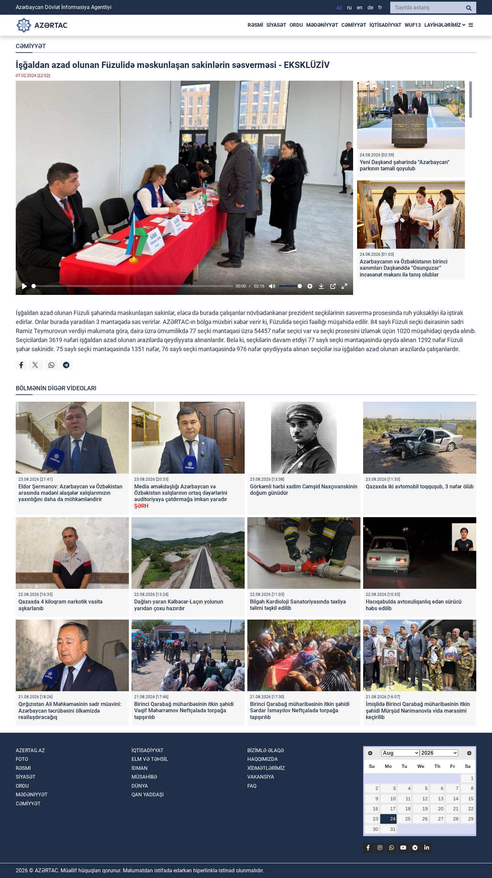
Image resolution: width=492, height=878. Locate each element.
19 (425, 808)
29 (471, 818)
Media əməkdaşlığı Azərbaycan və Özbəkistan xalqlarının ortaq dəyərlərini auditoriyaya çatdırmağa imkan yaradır (180, 496)
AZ (339, 7)
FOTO (22, 759)
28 (456, 818)
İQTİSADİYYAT (385, 25)
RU (349, 7)
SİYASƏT (276, 25)
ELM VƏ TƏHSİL (150, 759)
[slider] (132, 286)
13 (440, 798)
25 (408, 818)
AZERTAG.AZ (30, 750)
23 (375, 818)
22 (471, 808)
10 (393, 798)
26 (425, 818)
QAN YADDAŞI (148, 795)
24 (393, 818)
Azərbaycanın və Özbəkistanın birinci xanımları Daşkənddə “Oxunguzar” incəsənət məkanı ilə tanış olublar (403, 267)
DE (370, 7)
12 (425, 798)
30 (375, 829)
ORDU (296, 25)
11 (408, 798)
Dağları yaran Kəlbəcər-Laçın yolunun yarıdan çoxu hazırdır (178, 604)
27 (440, 818)
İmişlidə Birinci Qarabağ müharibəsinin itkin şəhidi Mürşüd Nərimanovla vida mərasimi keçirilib (418, 710)
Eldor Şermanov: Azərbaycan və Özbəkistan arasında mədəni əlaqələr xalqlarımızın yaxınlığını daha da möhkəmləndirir (70, 492)
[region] (414, 180)
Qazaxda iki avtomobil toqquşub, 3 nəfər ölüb (420, 486)
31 (393, 829)
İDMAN (140, 768)
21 (456, 808)
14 (456, 798)
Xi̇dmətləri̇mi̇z (266, 768)
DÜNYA (140, 786)
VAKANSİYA (260, 777)
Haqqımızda (262, 759)
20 (440, 808)
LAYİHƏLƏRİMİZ (443, 25)
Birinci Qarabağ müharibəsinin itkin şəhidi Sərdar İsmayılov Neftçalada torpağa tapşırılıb (299, 710)
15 (471, 798)
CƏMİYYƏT (353, 25)
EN (359, 7)
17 (393, 808)
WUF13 (413, 25)
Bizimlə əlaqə (265, 750)
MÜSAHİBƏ (144, 777)
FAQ (251, 786)
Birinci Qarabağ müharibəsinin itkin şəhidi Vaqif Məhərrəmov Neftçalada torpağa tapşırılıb (184, 710)
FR (380, 7)
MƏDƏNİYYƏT (322, 25)
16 (375, 808)
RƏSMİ (255, 25)
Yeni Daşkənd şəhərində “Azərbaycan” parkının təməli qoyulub (404, 165)
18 (408, 808)
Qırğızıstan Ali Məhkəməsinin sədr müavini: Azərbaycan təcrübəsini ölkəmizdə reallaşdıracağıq (69, 710)
